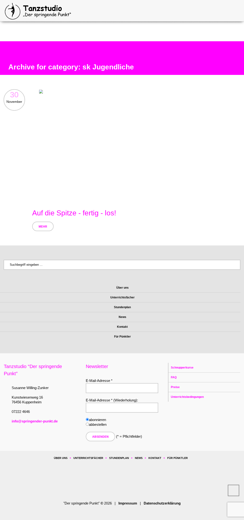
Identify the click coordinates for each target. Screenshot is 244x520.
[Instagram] (123, 481)
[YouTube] (137, 481)
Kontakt (154, 458)
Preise (175, 387)
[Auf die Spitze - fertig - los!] (136, 144)
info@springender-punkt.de (35, 421)
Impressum (127, 503)
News (138, 458)
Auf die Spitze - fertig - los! (74, 213)
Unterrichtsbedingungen (187, 397)
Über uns (60, 458)
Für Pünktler (177, 458)
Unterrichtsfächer (88, 458)
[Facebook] (108, 481)
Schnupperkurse (182, 367)
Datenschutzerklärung (162, 503)
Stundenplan (119, 458)
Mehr (43, 226)
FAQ (174, 377)
